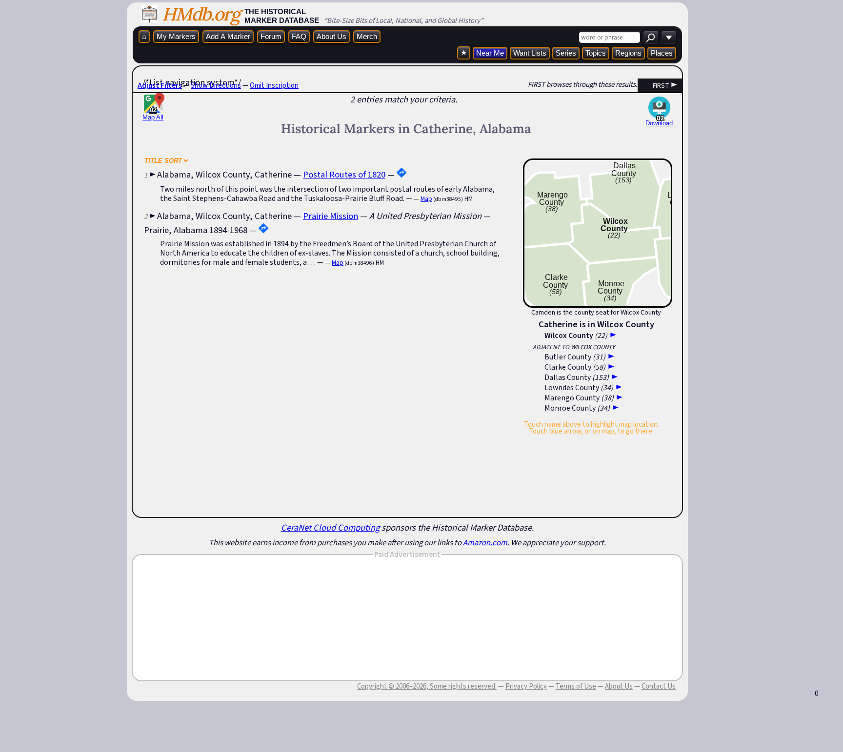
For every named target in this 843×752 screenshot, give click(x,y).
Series (566, 53)
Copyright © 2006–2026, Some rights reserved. (427, 686)
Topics (595, 53)
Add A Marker (228, 36)
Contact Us (659, 686)
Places (662, 53)
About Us (331, 36)
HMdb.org (201, 13)
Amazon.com (485, 542)
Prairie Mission (330, 216)
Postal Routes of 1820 (344, 174)
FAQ (299, 36)
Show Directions (216, 85)
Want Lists (529, 53)
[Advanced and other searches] (669, 37)
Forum (271, 36)
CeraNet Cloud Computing (330, 527)
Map (426, 199)
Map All (152, 113)
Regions (628, 53)
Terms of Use (576, 686)
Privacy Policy (526, 686)
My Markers (176, 36)
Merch (367, 36)
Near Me (490, 53)
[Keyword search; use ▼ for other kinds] (650, 37)
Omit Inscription (274, 85)
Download (659, 123)
